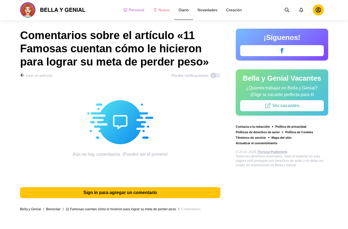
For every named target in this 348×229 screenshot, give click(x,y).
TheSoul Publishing (272, 152)
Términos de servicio (251, 137)
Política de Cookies (299, 132)
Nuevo (164, 10)
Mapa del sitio (282, 137)
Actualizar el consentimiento (256, 143)
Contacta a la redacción (253, 126)
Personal (136, 10)
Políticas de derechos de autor (258, 132)
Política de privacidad (290, 126)
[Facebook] (282, 50)
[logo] (53, 10)
